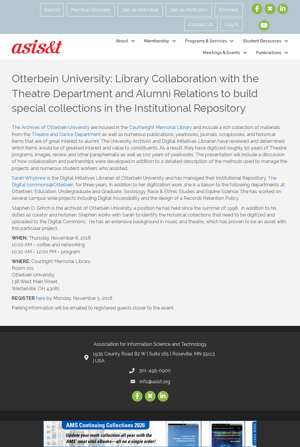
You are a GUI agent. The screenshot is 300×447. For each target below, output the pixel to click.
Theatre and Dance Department (66, 134)
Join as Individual (140, 10)
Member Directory (90, 10)
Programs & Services (206, 41)
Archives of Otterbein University (55, 127)
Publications (268, 52)
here (40, 298)
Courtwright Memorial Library (160, 127)
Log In (231, 24)
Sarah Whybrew (29, 178)
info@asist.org (155, 381)
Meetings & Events (221, 52)
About (122, 41)
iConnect (228, 10)
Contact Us (201, 24)
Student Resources (262, 41)
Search (52, 10)
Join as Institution (188, 10)
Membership (156, 41)
